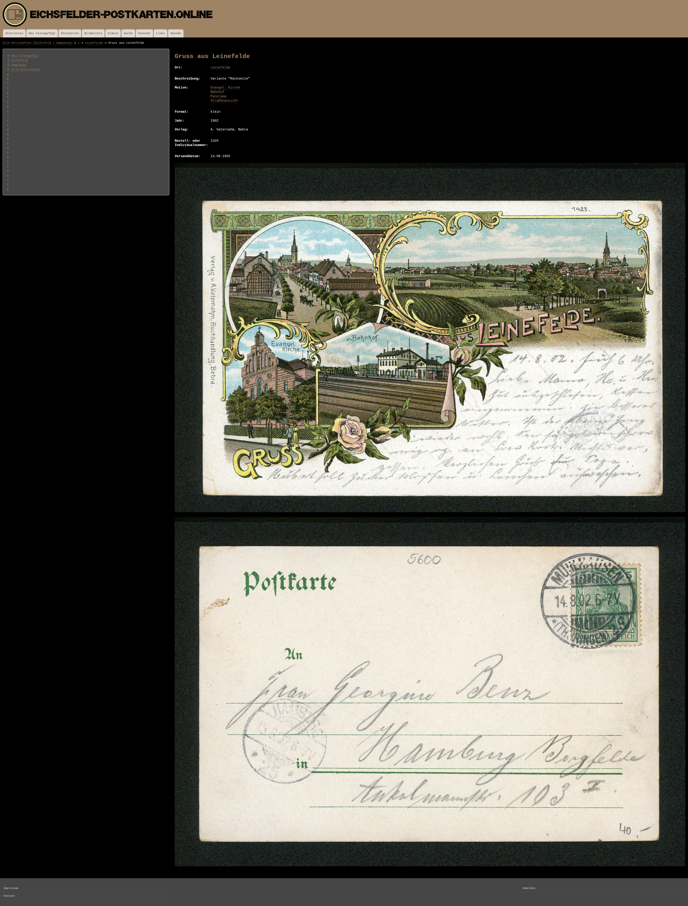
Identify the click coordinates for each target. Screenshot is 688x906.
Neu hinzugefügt (42, 33)
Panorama (218, 96)
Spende (175, 33)
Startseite (14, 33)
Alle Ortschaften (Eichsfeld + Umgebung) (38, 43)
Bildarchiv (93, 33)
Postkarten (70, 33)
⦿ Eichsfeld (17, 60)
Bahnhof (217, 92)
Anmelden (528, 888)
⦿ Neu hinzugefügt (23, 56)
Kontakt (144, 33)
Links (160, 33)
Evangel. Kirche (225, 88)
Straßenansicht (224, 101)
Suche (128, 33)
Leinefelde (94, 43)
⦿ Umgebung (16, 65)
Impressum (11, 888)
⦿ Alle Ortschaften (23, 69)
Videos (113, 33)
